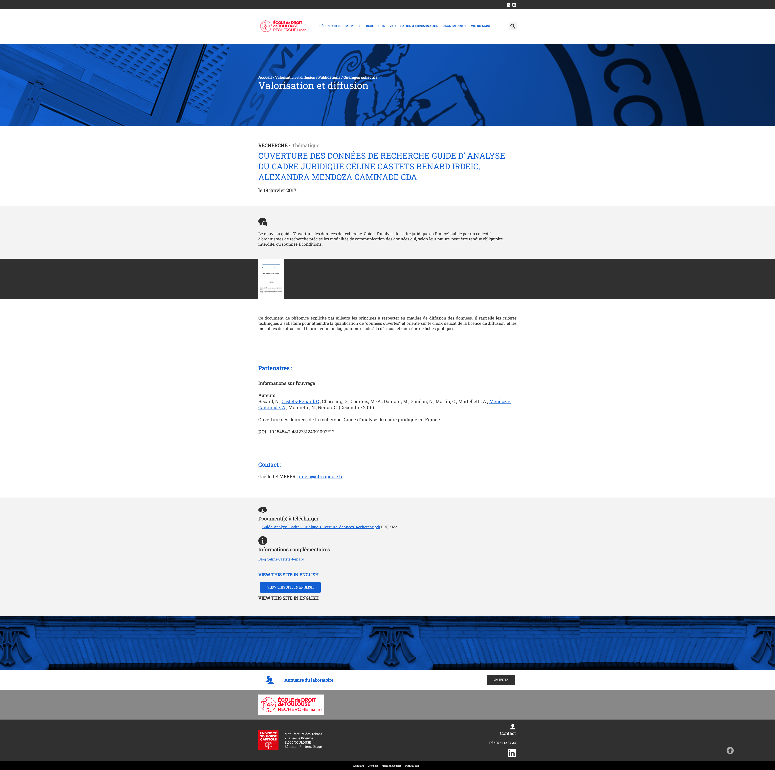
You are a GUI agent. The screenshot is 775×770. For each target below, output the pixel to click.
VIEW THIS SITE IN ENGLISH (288, 574)
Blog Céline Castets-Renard (281, 559)
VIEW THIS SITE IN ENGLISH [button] (290, 587)
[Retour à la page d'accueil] (283, 26)
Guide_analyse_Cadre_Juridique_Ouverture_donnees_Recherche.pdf (321, 526)
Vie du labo (480, 26)
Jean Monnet (454, 26)
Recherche (375, 26)
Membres (353, 26)
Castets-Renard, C (300, 401)
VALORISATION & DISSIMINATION (414, 26)
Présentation (329, 26)
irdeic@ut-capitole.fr (320, 476)
